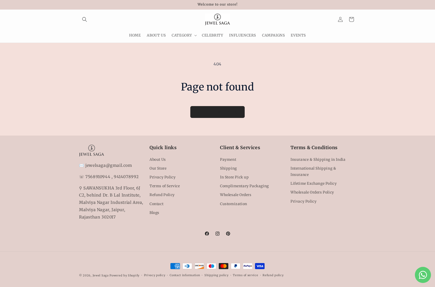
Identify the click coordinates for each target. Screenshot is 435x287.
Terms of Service (165, 186)
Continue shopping (217, 111)
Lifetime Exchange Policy (314, 183)
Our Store (158, 168)
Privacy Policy (162, 177)
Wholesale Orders (235, 195)
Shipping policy (216, 275)
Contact (156, 204)
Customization (233, 204)
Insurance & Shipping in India (318, 159)
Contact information (185, 275)
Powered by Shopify (124, 275)
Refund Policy (162, 195)
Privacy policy (154, 275)
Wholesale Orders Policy (312, 192)
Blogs (154, 212)
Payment (228, 159)
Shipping (228, 168)
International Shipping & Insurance (313, 171)
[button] (84, 19)
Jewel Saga (101, 275)
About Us (158, 159)
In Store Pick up (234, 177)
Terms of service (245, 275)
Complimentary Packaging (244, 186)
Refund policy (273, 275)
